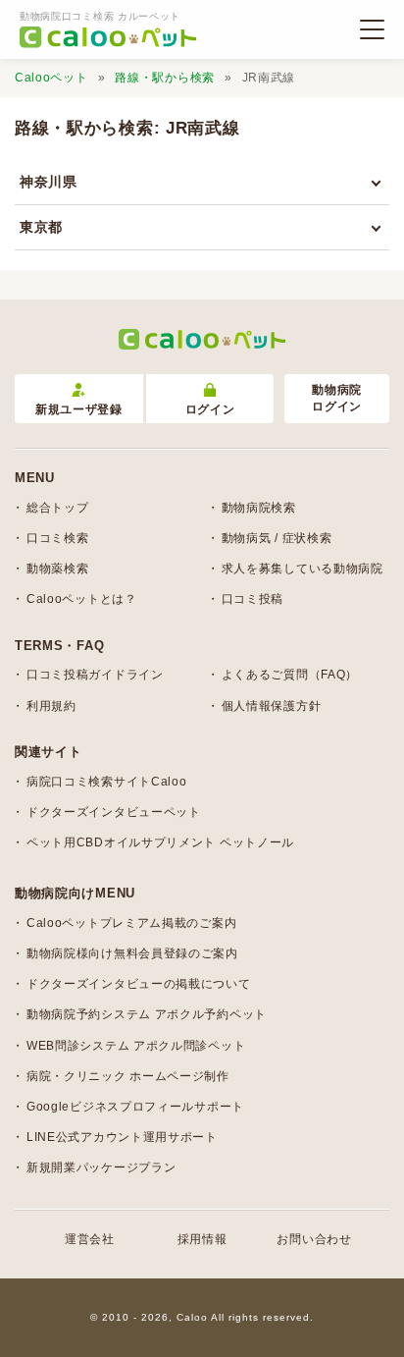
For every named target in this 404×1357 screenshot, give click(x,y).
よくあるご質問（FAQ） (290, 674)
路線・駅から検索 (165, 77)
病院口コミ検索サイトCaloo (106, 781)
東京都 (41, 227)
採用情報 (202, 1239)
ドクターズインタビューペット (113, 812)
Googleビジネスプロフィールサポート (135, 1106)
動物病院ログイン (337, 398)
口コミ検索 (57, 538)
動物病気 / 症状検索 (277, 538)
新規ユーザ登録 (79, 409)
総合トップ (57, 508)
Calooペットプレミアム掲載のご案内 (131, 923)
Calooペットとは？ (81, 599)
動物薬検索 (57, 568)
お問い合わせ (314, 1239)
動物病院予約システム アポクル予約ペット (146, 1014)
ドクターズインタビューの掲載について (138, 984)
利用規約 (51, 706)
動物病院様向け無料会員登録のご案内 (132, 953)
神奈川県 (48, 182)
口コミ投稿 (253, 599)
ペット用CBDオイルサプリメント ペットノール (160, 842)
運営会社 (90, 1239)
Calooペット (51, 77)
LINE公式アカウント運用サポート (122, 1137)
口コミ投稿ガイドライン (95, 674)
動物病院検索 (259, 508)
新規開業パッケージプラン (101, 1167)
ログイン (210, 409)
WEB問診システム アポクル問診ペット (135, 1046)
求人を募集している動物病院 (302, 568)
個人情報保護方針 (272, 706)
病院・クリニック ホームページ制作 (127, 1076)
